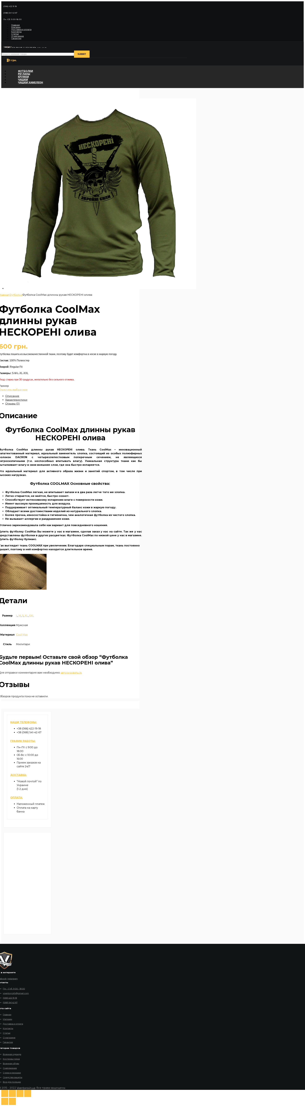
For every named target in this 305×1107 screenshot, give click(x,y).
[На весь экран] (20, 1093)
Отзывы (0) (12, 403)
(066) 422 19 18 (10, 998)
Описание (12, 396)
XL (26, 615)
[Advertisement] (27, 883)
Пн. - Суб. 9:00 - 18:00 (14, 988)
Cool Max (22, 634)
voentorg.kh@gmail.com (16, 993)
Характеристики (16, 399)
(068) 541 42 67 (10, 1002)
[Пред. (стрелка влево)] (4, 1101)
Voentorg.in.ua (26, 1087)
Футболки (15, 294)
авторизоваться (71, 672)
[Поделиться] (12, 1093)
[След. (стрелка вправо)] (12, 1101)
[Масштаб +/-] (27, 1093)
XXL (31, 615)
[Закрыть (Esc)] (4, 1093)
